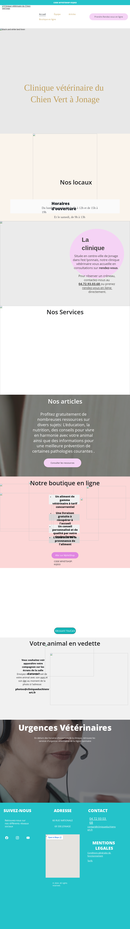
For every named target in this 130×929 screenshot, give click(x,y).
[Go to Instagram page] (17, 837)
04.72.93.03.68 (89, 284)
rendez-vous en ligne (97, 288)
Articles (72, 14)
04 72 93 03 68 (98, 820)
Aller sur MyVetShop (65, 555)
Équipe (57, 14)
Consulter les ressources (62, 463)
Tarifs (90, 860)
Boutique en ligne (47, 19)
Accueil (42, 14)
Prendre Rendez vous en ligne (108, 16)
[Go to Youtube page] (28, 837)
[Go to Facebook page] (6, 837)
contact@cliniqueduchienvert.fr (101, 828)
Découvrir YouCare (65, 630)
